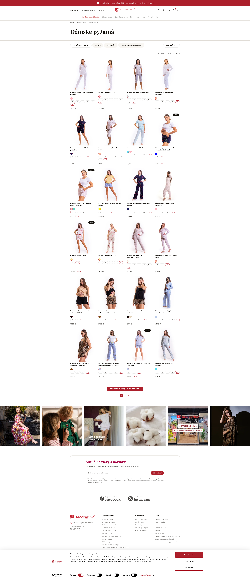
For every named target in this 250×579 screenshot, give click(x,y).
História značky (160, 522)
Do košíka (82, 382)
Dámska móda (107, 17)
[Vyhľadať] (159, 10)
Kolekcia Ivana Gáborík (90, 17)
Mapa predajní (160, 533)
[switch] (99, 575)
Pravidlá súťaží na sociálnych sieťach (167, 536)
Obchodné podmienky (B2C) (111, 536)
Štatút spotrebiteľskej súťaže (164, 539)
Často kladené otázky (109, 530)
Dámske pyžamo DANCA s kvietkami (164, 204)
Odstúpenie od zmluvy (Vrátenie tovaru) (115, 547)
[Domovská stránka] (125, 10)
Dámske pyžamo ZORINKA (108, 255)
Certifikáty (138, 525)
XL (88, 101)
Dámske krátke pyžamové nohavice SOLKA (79, 312)
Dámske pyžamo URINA (107, 93)
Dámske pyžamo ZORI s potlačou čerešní (138, 204)
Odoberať (157, 473)
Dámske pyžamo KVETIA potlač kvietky (81, 94)
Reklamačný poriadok (109, 542)
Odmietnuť (189, 568)
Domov (72, 22)
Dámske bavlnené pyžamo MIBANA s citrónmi (164, 312)
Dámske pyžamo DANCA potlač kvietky (166, 257)
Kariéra (157, 530)
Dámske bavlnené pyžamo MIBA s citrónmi (138, 364)
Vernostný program (142, 528)
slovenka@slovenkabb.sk (83, 523)
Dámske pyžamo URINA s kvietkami (164, 94)
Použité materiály (141, 519)
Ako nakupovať (107, 533)
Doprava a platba (107, 539)
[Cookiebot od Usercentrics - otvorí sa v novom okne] (57, 575)
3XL (73, 104)
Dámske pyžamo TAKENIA (136, 148)
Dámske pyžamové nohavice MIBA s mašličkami (80, 204)
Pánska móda (140, 17)
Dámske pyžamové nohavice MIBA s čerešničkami (165, 149)
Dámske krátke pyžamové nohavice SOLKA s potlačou (108, 312)
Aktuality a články (154, 17)
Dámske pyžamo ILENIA (79, 255)
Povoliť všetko (189, 555)
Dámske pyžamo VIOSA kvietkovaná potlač (135, 257)
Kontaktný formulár (108, 528)
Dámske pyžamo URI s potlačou (138, 93)
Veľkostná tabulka (141, 530)
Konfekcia (158, 525)
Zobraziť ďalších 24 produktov (125, 389)
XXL (93, 101)
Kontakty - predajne (108, 522)
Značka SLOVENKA (161, 519)
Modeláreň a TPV (160, 528)
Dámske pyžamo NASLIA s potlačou (79, 149)
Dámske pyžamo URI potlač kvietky (108, 149)
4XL (134, 102)
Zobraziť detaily (146, 575)
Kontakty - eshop (107, 519)
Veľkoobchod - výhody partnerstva (166, 542)
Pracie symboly (140, 522)
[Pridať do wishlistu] (93, 382)
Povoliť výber (189, 561)
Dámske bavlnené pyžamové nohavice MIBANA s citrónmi (108, 364)
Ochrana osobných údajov (110, 545)
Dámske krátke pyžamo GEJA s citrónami (109, 204)
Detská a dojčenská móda (124, 17)
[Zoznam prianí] (169, 10)
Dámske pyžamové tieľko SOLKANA (136, 312)
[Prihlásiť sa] (164, 10)
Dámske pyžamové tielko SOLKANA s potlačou (79, 364)
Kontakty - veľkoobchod (110, 525)
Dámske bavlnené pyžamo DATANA (164, 364)
